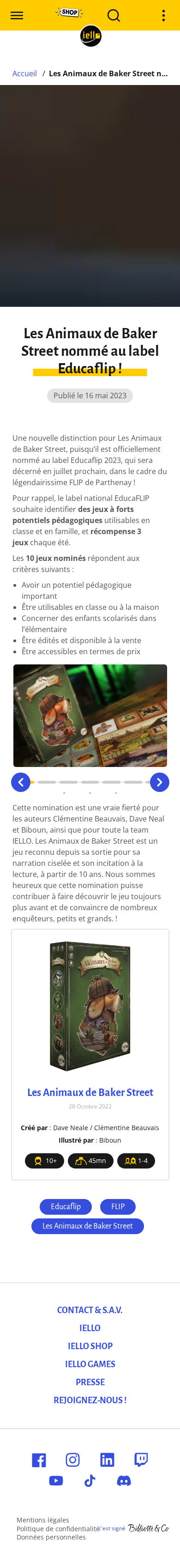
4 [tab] (90, 782)
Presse (90, 1382)
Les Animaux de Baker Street (87, 1226)
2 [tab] (47, 782)
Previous (20, 782)
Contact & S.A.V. (90, 1310)
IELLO (90, 1328)
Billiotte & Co (148, 1528)
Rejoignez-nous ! (90, 1400)
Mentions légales (43, 1519)
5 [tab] (111, 782)
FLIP (118, 1207)
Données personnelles (51, 1537)
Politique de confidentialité (58, 1528)
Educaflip (66, 1207)
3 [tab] (69, 782)
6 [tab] (133, 782)
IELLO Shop (90, 1346)
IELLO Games (90, 1364)
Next (159, 782)
